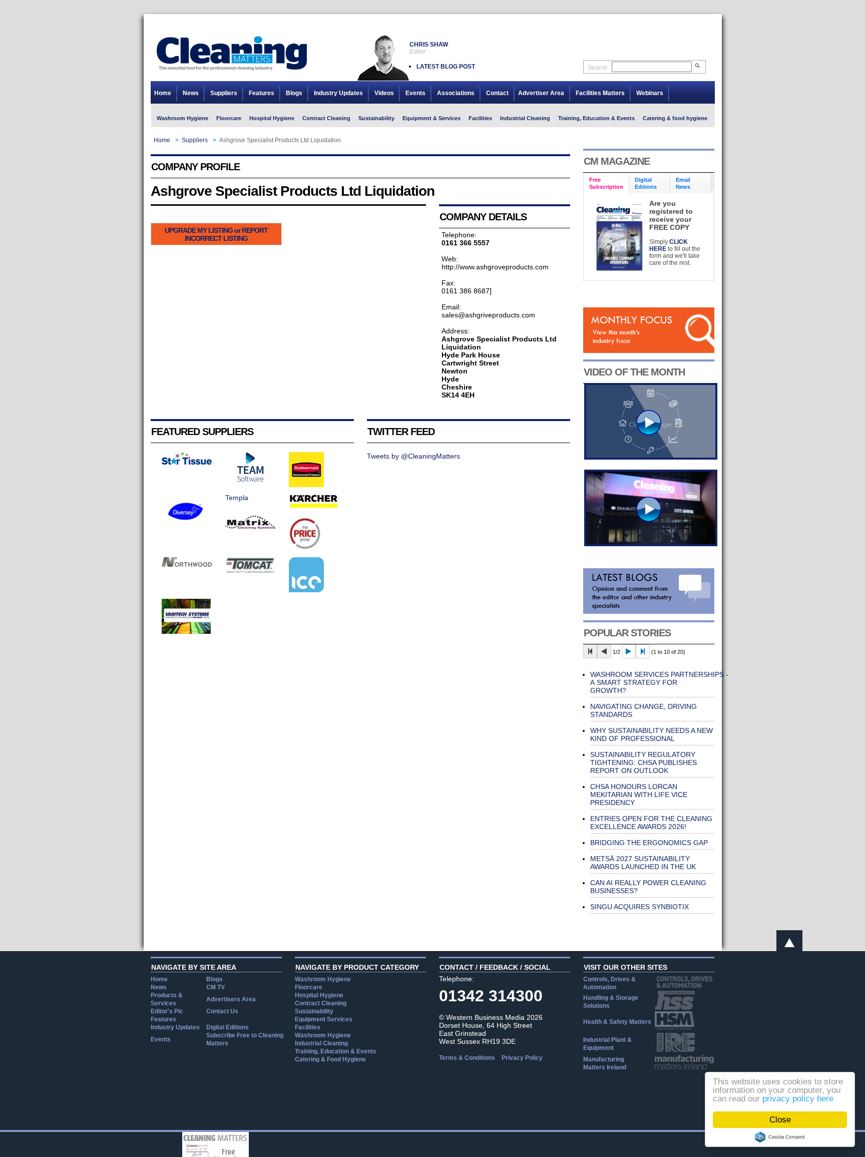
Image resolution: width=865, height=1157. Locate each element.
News (191, 93)
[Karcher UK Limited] (314, 507)
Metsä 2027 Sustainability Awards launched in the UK (643, 863)
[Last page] (643, 651)
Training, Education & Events (596, 118)
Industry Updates (338, 93)
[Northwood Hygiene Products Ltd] (187, 564)
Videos (384, 93)
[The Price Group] (305, 548)
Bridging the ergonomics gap (649, 843)
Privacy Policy (522, 1057)
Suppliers (223, 93)
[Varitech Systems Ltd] (186, 631)
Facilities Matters (600, 93)
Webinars (649, 93)
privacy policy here (797, 1098)
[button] (216, 234)
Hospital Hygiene (271, 118)
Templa (236, 498)
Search (597, 67)
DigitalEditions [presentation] (646, 183)
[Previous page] (604, 651)
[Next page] (629, 651)
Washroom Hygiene (182, 118)
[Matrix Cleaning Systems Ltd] (250, 527)
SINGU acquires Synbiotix (639, 907)
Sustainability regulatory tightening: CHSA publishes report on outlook (643, 762)
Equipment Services (323, 1019)
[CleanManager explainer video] (650, 457)
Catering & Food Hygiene (330, 1059)
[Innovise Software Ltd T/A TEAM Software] (250, 480)
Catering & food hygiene (675, 118)
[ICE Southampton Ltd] (306, 590)
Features (261, 93)
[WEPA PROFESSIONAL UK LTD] (187, 462)
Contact (497, 93)
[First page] (590, 651)
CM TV (215, 987)
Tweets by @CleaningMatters (413, 456)
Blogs (294, 93)
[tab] (606, 183)
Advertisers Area (231, 999)
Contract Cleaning (326, 118)
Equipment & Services (431, 118)
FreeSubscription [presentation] (606, 183)
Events (415, 93)
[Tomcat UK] (250, 571)
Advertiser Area (541, 93)
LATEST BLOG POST (445, 66)
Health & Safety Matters (617, 1021)
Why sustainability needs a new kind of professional (651, 734)
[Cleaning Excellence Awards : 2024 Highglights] (650, 544)
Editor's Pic (167, 1011)
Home (162, 93)
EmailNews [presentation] (683, 183)
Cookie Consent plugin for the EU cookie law (780, 1136)
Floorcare (228, 118)
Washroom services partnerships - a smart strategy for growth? (659, 682)
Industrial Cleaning (525, 118)
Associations (456, 93)
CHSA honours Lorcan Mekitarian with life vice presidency (638, 795)
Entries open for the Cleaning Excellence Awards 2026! (651, 823)
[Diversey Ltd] (186, 526)
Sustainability (376, 118)
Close (780, 1119)
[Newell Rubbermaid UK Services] (306, 485)
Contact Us (222, 1011)
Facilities (480, 118)
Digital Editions (227, 1027)
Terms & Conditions (467, 1057)
